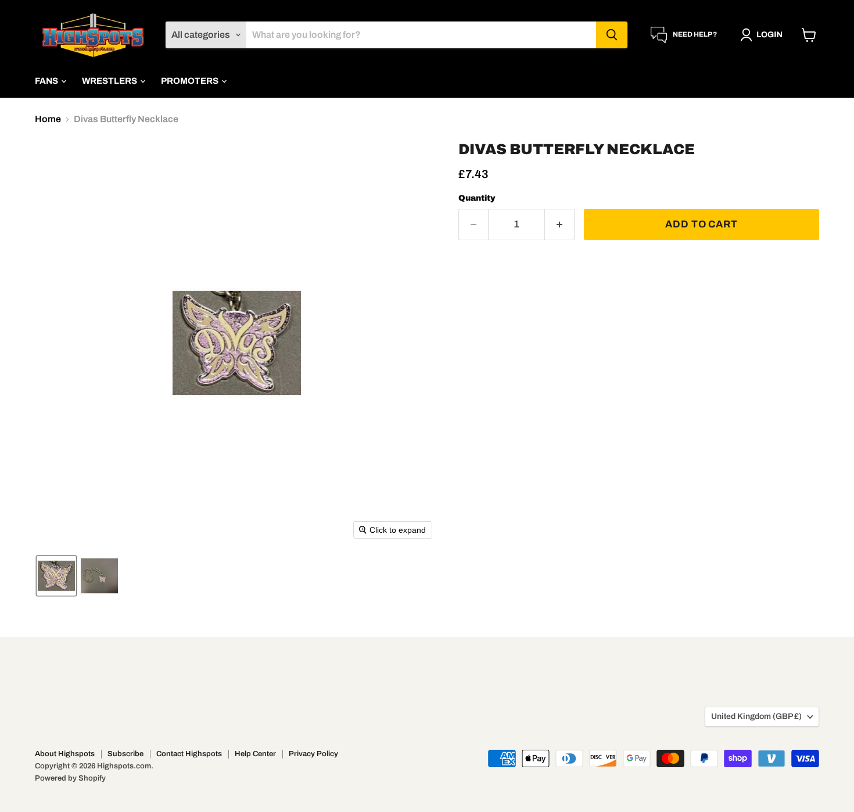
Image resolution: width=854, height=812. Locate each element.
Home (48, 119)
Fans (47, 81)
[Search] (611, 35)
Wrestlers (110, 81)
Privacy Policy (313, 754)
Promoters (190, 81)
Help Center (255, 754)
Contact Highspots (189, 754)
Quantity (477, 198)
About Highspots (65, 754)
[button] (763, 35)
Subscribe (125, 754)
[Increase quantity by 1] (560, 224)
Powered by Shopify (70, 778)
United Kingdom (756, 716)
